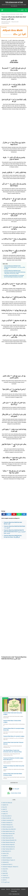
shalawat (6, 862)
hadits (5, 813)
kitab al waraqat (7, 822)
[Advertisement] (14, 125)
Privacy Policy (14, 891)
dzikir (5, 809)
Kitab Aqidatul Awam (9, 831)
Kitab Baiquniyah (8, 835)
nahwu (6, 853)
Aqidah (5, 804)
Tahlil (5, 871)
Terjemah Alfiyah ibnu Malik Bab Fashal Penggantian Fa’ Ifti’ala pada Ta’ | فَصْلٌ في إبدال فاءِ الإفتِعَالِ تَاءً (14, 267)
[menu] (3, 10)
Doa (5, 807)
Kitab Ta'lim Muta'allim (9, 846)
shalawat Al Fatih (7, 864)
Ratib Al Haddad (7, 857)
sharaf (5, 869)
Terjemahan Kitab (14, 2)
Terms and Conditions (15, 889)
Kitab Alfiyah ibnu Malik (9, 829)
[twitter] (8, 514)
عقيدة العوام (6, 882)
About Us (8, 889)
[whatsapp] (19, 514)
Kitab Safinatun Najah (8, 844)
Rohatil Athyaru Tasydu (9, 860)
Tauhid (5, 875)
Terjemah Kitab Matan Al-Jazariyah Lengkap (13, 736)
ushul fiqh (6, 877)
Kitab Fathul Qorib (8, 838)
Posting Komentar (5, 23)
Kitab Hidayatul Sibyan (9, 842)
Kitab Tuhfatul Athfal (9, 849)
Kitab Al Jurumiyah (8, 820)
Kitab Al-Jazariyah (8, 827)
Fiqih (5, 811)
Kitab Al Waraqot (8, 824)
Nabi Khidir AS (7, 851)
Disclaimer (23, 889)
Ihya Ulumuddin (7, 816)
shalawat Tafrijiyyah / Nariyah (10, 866)
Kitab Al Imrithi (7, 818)
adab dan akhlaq (7, 802)
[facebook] (3, 514)
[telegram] (24, 514)
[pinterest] (13, 514)
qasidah (5, 855)
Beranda (3, 889)
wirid (5, 880)
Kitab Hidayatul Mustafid (9, 840)
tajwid (5, 873)
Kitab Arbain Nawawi (9, 833)
